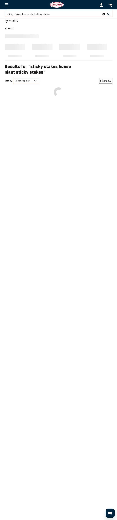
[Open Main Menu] (6, 4)
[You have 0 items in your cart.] (110, 5)
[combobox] (26, 81)
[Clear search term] (103, 14)
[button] (101, 5)
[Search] (108, 14)
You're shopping (11, 20)
